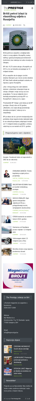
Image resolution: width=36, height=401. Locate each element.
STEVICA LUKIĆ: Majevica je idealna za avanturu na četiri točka (23, 371)
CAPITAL (15, 178)
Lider (18, 180)
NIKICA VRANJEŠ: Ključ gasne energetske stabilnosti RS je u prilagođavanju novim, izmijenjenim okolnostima (21, 203)
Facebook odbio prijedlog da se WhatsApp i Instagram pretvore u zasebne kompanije (18, 158)
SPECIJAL (16, 353)
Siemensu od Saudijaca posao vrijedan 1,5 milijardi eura (22, 229)
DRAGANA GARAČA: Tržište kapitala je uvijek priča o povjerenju (22, 173)
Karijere (15, 180)
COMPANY (8, 25)
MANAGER (15, 194)
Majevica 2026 (18, 351)
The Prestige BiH (16, 398)
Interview (26, 178)
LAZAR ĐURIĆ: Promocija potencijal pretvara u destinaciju (22, 360)
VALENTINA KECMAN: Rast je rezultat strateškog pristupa (22, 187)
